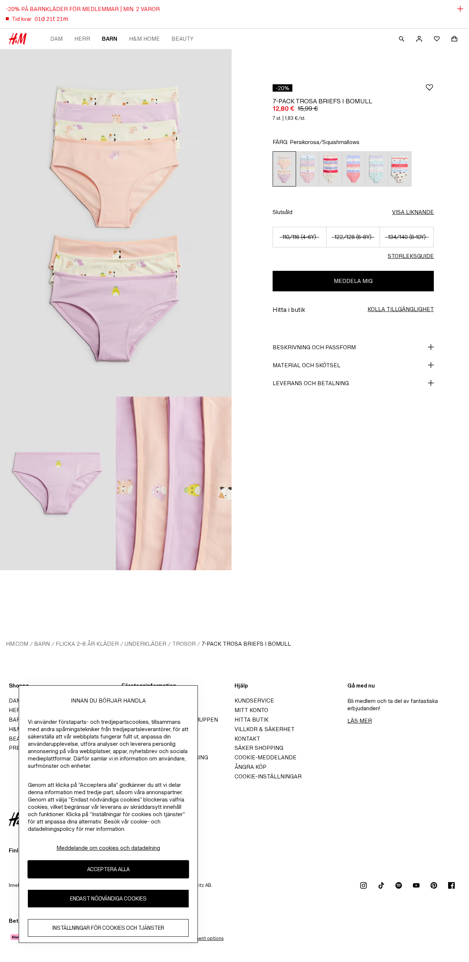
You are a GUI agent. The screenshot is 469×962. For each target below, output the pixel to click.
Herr (82, 39)
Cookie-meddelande (265, 757)
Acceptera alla (108, 869)
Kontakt (247, 739)
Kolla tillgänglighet (401, 309)
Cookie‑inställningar (268, 776)
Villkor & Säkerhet (264, 729)
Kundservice (254, 700)
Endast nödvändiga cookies (108, 898)
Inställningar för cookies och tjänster (108, 928)
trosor (184, 644)
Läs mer (359, 721)
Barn (109, 39)
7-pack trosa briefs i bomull (246, 644)
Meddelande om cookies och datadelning (108, 848)
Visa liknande (413, 212)
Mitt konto (251, 710)
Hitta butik (251, 719)
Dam (56, 39)
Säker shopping (258, 748)
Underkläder (145, 644)
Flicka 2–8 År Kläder (87, 644)
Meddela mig (353, 281)
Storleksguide (411, 256)
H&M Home (144, 39)
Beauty (182, 39)
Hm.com (17, 644)
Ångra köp (250, 767)
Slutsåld (282, 212)
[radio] (284, 169)
